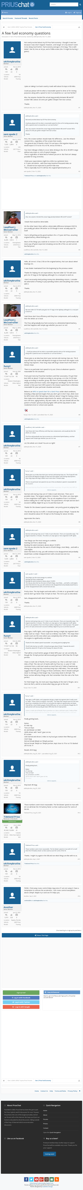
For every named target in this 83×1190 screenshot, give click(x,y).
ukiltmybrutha (37, 37)
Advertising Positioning (37, 1183)
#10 (79, 606)
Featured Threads (21, 18)
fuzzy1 (7, 366)
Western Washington (14, 381)
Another (8, 907)
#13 (79, 788)
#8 (79, 522)
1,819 (6, 917)
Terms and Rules (60, 1091)
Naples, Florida (16, 920)
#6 (79, 415)
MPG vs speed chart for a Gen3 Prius (46, 391)
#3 (79, 250)
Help (51, 1091)
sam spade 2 (10, 134)
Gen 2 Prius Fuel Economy (18, 37)
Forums (45, 1119)
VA (20, 74)
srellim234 (27, 900)
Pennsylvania (17, 243)
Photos (45, 1124)
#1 (79, 107)
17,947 (6, 376)
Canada (18, 833)
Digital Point (49, 1183)
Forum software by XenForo (41, 1185)
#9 (79, 557)
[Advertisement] (51, 67)
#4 (79, 292)
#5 (79, 329)
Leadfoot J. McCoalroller (11, 228)
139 (6, 72)
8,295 (6, 240)
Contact (45, 1128)
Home (37, 1091)
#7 (79, 447)
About (45, 1115)
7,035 (6, 144)
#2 (79, 171)
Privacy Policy (72, 1091)
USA (19, 147)
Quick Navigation (55, 1132)
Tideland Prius (29, 175)
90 (17, 376)
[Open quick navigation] (79, 27)
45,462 (6, 830)
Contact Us (44, 1091)
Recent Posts (33, 18)
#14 (79, 813)
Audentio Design (47, 1187)
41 (17, 830)
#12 (79, 753)
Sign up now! (21, 993)
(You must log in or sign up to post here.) (68, 930)
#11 (79, 688)
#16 (79, 896)
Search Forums (8, 18)
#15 (79, 859)
